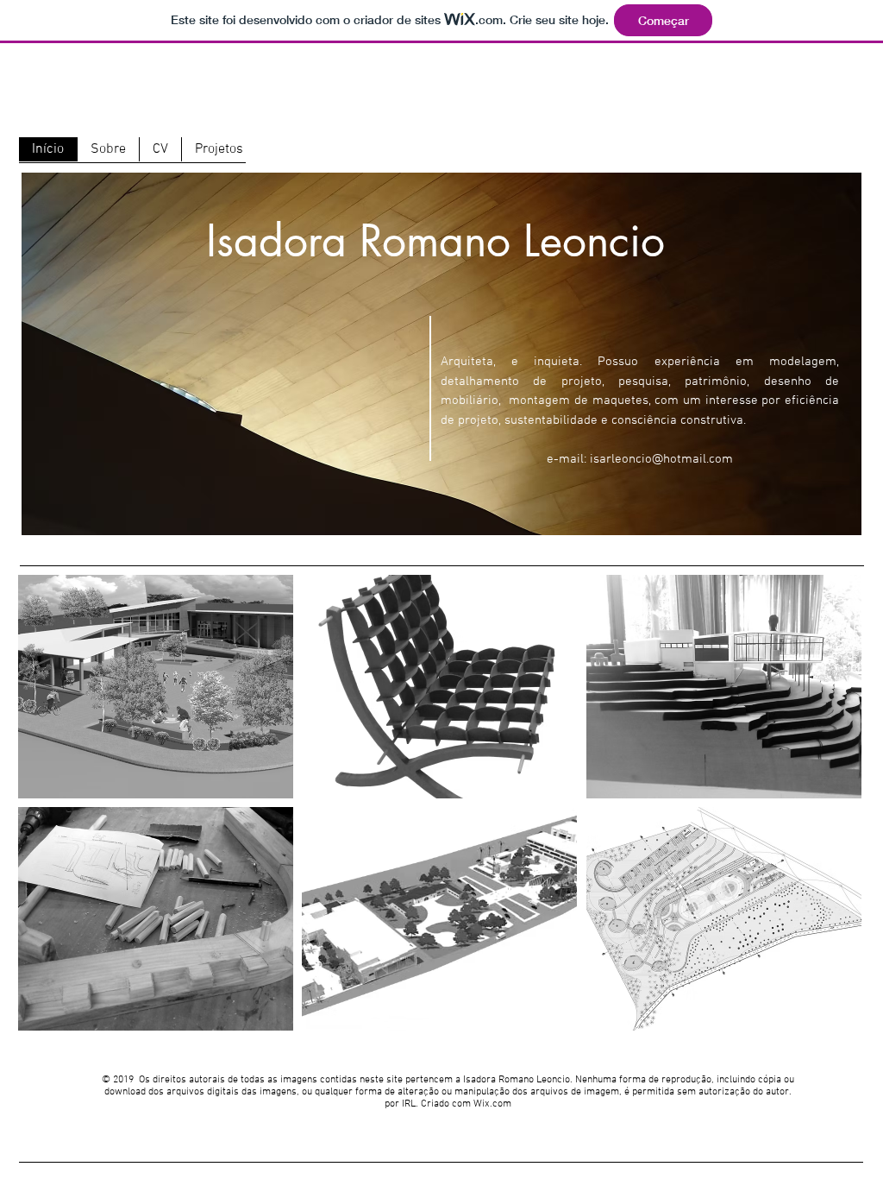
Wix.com (492, 1104)
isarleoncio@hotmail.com (661, 459)
